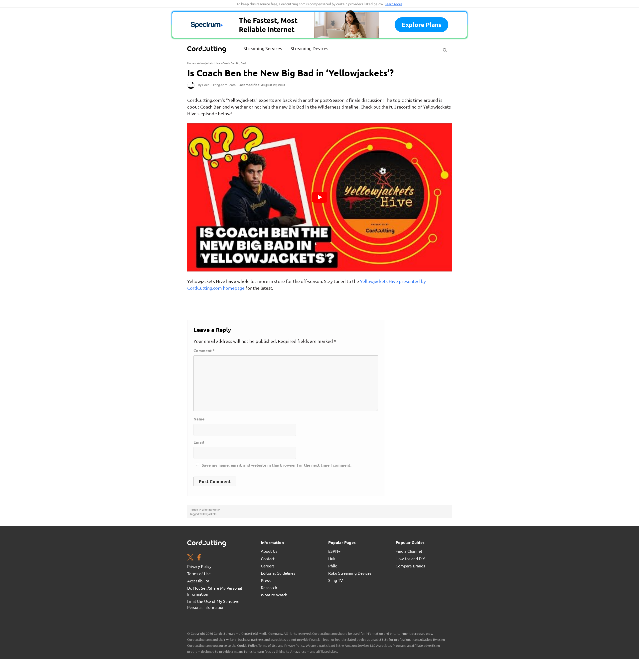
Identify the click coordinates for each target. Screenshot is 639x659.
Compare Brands (410, 565)
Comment (204, 350)
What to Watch (211, 510)
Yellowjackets (207, 514)
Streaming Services (262, 48)
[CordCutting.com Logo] (207, 49)
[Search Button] (445, 49)
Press (266, 580)
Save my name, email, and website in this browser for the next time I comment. (276, 465)
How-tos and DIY (410, 558)
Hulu (332, 558)
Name (198, 418)
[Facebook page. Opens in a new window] (199, 558)
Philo (332, 565)
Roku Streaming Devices (349, 572)
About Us (269, 550)
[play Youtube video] (319, 197)
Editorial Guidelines (278, 572)
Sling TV (335, 580)
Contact (268, 558)
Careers (268, 565)
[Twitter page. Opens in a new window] (190, 558)
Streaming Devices (309, 48)
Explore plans (421, 24)
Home (190, 63)
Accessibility (198, 580)
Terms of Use (199, 573)
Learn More (393, 3)
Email (198, 442)
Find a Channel (409, 550)
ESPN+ (334, 550)
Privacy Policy (199, 566)
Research (269, 587)
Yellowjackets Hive (208, 63)
